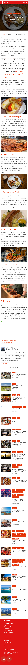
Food (19, 13)
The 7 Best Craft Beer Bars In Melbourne (18, 409)
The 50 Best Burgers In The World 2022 (19, 567)
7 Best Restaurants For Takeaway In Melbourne (19, 481)
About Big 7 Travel (8, 623)
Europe (14, 494)
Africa (14, 489)
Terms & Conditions (8, 632)
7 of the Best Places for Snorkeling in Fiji (18, 600)
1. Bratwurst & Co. (8, 78)
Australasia (10, 13)
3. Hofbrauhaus (7, 155)
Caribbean (20, 492)
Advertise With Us (8, 626)
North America (20, 494)
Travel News (20, 452)
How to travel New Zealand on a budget (18, 511)
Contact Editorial (8, 630)
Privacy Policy (7, 634)
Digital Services (7, 625)
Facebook (6, 640)
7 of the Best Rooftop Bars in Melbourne (19, 432)
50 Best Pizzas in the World (18, 541)
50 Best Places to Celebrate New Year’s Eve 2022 (18, 500)
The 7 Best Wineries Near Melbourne (18, 386)
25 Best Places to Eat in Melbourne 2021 (19, 443)
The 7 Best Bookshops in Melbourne (19, 375)
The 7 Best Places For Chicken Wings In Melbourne (18, 398)
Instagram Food (8, 642)
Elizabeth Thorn (15, 21)
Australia (14, 13)
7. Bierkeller (6, 301)
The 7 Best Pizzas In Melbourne (18, 420)
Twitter (5, 646)
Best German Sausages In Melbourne (9, 340)
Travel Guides (15, 467)
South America (15, 497)
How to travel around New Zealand (19, 611)
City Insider (20, 464)
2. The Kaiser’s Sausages (11, 117)
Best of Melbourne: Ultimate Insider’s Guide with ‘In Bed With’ (19, 470)
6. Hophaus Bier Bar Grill (11, 264)
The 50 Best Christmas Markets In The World (19, 551)
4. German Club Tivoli (10, 192)
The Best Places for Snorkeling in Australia (19, 588)
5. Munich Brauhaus (9, 229)
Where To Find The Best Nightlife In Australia (19, 577)
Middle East (24, 533)
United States (15, 538)
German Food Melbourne (7, 342)
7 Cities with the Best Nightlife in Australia (19, 522)
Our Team (6, 628)
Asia (17, 489)
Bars (24, 406)
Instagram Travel (8, 644)
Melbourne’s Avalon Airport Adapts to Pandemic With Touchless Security (18, 456)
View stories (5, 363)
